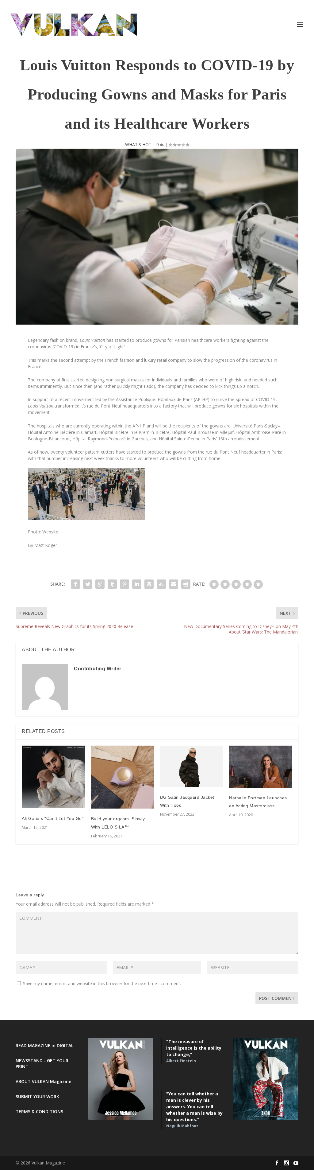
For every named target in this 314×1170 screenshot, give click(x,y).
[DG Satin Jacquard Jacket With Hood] (191, 766)
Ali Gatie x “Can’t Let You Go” (52, 818)
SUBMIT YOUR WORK (37, 1096)
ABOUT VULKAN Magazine (43, 1081)
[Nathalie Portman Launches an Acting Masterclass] (260, 767)
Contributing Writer (97, 668)
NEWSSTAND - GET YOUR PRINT (42, 1063)
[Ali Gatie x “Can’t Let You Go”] (53, 777)
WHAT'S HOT (138, 144)
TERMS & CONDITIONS (39, 1111)
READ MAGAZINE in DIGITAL (44, 1045)
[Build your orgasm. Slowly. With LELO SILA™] (122, 777)
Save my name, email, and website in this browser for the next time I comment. (102, 983)
